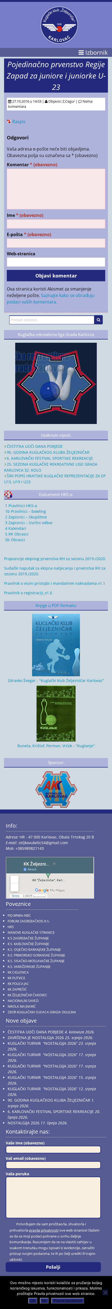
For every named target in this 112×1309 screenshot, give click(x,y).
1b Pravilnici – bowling (25, 511)
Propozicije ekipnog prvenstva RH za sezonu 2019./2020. (55, 558)
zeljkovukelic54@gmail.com (43, 842)
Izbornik (96, 52)
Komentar (32, 165)
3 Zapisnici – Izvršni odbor (28, 522)
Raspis (19, 122)
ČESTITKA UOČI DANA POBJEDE (35, 446)
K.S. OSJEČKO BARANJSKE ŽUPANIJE (34, 949)
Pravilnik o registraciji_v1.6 (28, 592)
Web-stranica (21, 254)
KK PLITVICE (16, 978)
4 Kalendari (15, 528)
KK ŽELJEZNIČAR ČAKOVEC (27, 995)
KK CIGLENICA (18, 972)
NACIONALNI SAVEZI (23, 1000)
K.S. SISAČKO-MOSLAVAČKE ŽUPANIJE (36, 961)
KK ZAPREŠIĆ (17, 989)
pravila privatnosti (43, 1230)
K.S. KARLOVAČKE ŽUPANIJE (28, 944)
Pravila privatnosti (68, 1301)
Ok (32, 1301)
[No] (105, 1292)
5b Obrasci (14, 539)
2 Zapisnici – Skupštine (25, 517)
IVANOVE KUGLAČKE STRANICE (31, 932)
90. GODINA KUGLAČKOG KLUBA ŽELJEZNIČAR (48, 452)
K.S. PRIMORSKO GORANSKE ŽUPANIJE (36, 955)
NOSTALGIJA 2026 (23, 1122)
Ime (25, 215)
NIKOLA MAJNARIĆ (22, 1006)
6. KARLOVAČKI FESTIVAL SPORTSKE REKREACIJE (50, 458)
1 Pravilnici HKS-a (20, 505)
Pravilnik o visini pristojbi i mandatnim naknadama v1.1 (54, 583)
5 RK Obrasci (16, 534)
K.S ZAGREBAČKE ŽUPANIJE (28, 938)
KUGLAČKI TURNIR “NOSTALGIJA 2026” (42, 1043)
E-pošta (29, 234)
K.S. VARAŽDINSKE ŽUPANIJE (29, 966)
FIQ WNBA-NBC (19, 915)
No (44, 1301)
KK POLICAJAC (18, 983)
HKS (11, 927)
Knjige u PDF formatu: (56, 605)
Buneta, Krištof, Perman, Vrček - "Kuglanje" (56, 745)
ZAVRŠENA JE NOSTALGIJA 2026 (36, 1037)
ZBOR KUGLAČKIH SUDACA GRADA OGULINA (42, 1012)
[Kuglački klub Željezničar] (59, 41)
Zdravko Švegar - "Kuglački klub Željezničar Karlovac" (56, 680)
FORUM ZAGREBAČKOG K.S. (29, 921)
